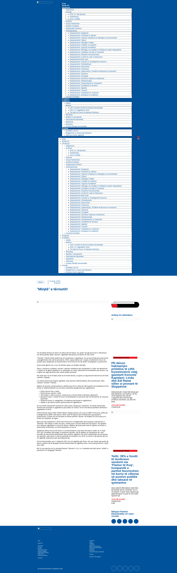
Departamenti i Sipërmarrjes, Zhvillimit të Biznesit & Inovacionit (93, 71)
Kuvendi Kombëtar (72, 97)
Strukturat (40, 545)
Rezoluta (69, 115)
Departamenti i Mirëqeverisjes (81, 81)
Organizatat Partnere (73, 28)
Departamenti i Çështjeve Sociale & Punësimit (87, 52)
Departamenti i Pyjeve (78, 40)
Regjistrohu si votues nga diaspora (78, 133)
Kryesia (69, 21)
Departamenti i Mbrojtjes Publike (82, 43)
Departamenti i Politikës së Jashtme (83, 45)
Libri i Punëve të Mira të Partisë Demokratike (86, 108)
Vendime (91, 543)
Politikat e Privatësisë (95, 556)
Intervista (69, 124)
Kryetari (40, 547)
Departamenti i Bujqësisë (79, 33)
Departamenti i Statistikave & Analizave (84, 93)
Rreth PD (65, 5)
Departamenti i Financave (79, 69)
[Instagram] (125, 521)
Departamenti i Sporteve (79, 74)
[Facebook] (113, 521)
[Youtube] (119, 521)
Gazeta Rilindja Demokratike (76, 126)
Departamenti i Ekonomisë (79, 66)
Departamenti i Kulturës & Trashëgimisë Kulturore (88, 62)
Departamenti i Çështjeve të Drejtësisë (84, 95)
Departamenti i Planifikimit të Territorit (83, 86)
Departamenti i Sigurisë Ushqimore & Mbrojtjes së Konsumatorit (93, 38)
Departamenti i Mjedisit (78, 88)
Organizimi (70, 10)
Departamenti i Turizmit (78, 90)
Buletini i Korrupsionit (74, 117)
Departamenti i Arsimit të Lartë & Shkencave (86, 57)
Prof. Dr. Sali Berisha (77, 14)
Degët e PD (41, 554)
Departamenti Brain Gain (79, 59)
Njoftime (40, 282)
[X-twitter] (130, 521)
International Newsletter (74, 119)
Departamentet (71, 31)
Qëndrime (69, 122)
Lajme (68, 103)
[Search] (114, 306)
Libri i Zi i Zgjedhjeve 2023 (79, 110)
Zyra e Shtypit (75, 19)
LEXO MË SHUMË (118, 405)
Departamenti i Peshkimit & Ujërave (83, 35)
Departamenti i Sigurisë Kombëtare (83, 47)
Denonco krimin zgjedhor (75, 135)
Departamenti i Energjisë (79, 76)
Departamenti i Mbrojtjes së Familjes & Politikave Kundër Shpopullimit (95, 50)
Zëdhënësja (74, 17)
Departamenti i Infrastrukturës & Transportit (86, 83)
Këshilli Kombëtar (72, 26)
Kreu (64, 4)
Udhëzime (92, 545)
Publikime (66, 101)
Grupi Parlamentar (73, 24)
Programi (65, 99)
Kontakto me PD (72, 131)
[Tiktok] (136, 521)
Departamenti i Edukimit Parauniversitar (84, 54)
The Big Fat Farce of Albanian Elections (84, 112)
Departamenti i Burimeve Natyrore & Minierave (87, 78)
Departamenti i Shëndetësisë (80, 64)
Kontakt (65, 128)
